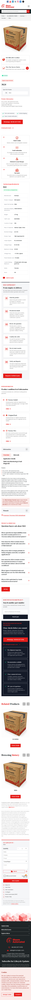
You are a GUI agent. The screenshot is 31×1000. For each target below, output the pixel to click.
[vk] (20, 2)
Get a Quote (15, 880)
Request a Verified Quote (12, 375)
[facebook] (8, 2)
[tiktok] (23, 2)
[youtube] (10, 2)
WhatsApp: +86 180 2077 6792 (12, 122)
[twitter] (15, 2)
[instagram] (18, 2)
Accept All (18, 994)
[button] (24, 704)
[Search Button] (28, 11)
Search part (15, 616)
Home (2, 16)
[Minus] (18, 848)
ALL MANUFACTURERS (12, 16)
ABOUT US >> (12, 807)
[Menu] (29, 6)
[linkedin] (13, 2)
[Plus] (26, 848)
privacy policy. (14, 903)
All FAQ (6, 589)
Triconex (3, 18)
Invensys (22, 16)
